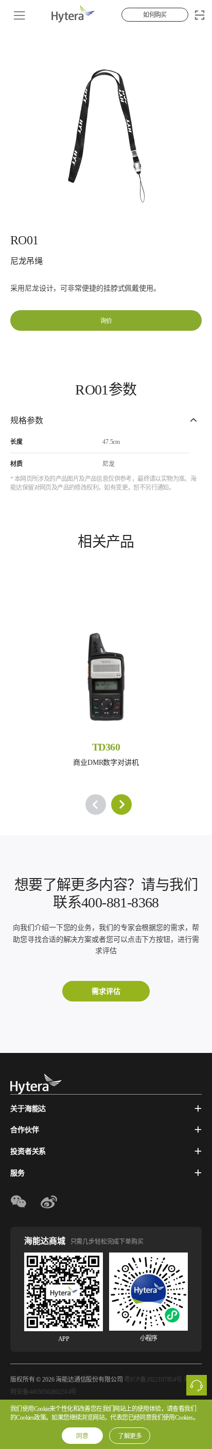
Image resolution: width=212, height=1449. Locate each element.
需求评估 (106, 991)
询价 (106, 321)
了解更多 (130, 1436)
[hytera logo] (36, 1084)
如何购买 (155, 15)
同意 (82, 1436)
